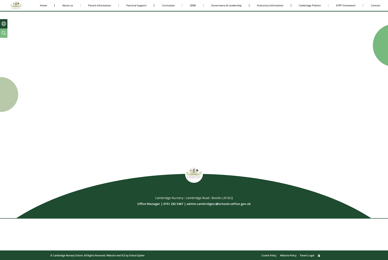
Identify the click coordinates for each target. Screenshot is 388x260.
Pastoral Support (136, 5)
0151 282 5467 (173, 204)
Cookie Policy (268, 255)
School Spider (137, 255)
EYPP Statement (346, 5)
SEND (193, 5)
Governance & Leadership (226, 5)
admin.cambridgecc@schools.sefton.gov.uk (219, 204)
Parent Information (99, 5)
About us (67, 5)
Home (43, 5)
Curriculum (168, 5)
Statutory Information (270, 5)
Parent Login (307, 255)
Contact (375, 5)
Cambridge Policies (310, 5)
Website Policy (288, 255)
